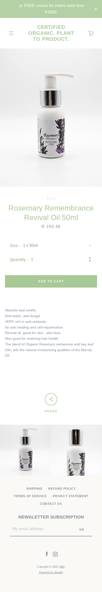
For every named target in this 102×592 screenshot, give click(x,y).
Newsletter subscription (51, 517)
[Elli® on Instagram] (55, 554)
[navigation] (11, 33)
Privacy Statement (70, 496)
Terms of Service (30, 496)
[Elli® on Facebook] (46, 554)
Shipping (34, 488)
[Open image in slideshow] (51, 117)
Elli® (62, 566)
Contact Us (51, 504)
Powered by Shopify (51, 572)
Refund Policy (62, 488)
